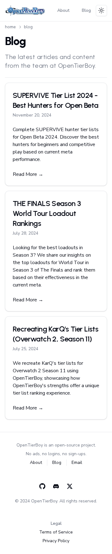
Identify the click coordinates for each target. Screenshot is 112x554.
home (10, 27)
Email (77, 462)
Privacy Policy (56, 541)
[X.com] (69, 486)
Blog (86, 10)
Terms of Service (56, 532)
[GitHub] (42, 486)
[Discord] (56, 486)
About (63, 10)
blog (28, 27)
